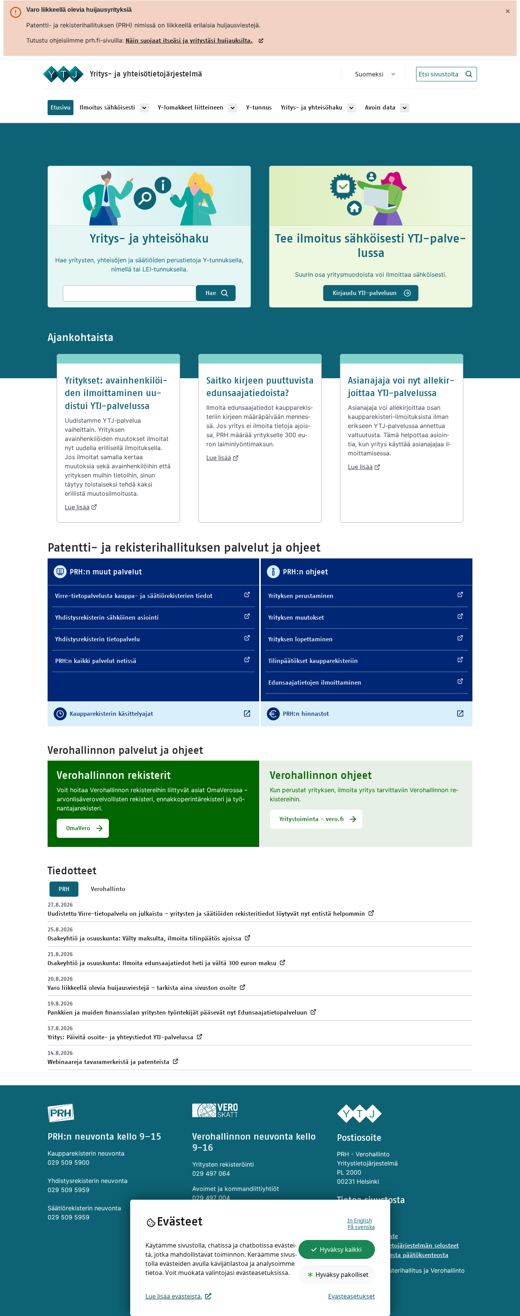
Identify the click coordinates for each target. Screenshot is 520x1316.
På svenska (361, 1227)
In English (360, 1220)
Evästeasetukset (351, 1296)
